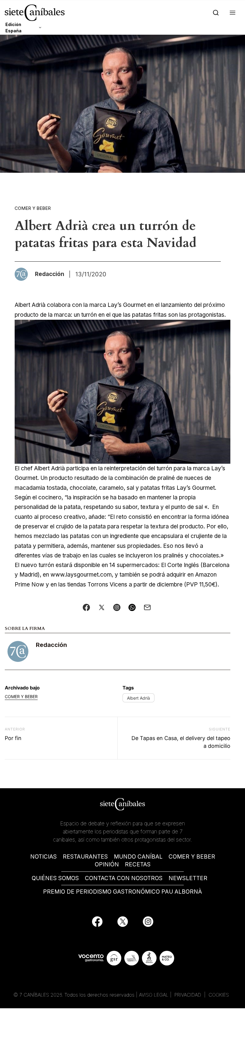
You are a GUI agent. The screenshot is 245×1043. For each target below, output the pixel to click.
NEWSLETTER (188, 878)
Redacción (51, 644)
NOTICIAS (43, 856)
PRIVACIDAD (188, 995)
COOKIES (219, 995)
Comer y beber (33, 208)
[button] (231, 13)
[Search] (215, 12)
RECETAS (138, 864)
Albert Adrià (138, 698)
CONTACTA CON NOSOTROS (124, 878)
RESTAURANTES (85, 856)
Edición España (13, 27)
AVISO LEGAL (154, 995)
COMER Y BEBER (192, 856)
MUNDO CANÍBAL (138, 856)
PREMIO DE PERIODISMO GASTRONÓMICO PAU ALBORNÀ (122, 891)
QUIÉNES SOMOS (55, 878)
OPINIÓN (107, 864)
